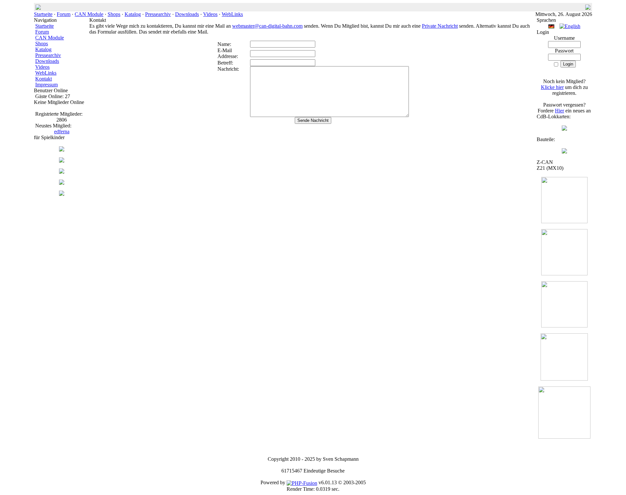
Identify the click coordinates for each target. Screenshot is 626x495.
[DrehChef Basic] (61, 194)
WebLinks (232, 14)
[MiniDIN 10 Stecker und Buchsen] (564, 151)
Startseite (43, 14)
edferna (61, 131)
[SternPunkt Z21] (564, 221)
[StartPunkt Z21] (564, 325)
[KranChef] (61, 161)
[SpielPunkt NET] (61, 183)
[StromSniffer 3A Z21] (564, 379)
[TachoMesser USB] (61, 172)
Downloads (187, 14)
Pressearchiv (158, 14)
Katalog (133, 14)
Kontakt (43, 78)
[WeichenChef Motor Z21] (564, 437)
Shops (114, 14)
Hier (559, 110)
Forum (63, 14)
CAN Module (89, 14)
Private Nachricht (440, 26)
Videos (210, 14)
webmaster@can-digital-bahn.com (267, 26)
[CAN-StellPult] (61, 150)
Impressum (46, 84)
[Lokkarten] (564, 129)
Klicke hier (552, 87)
